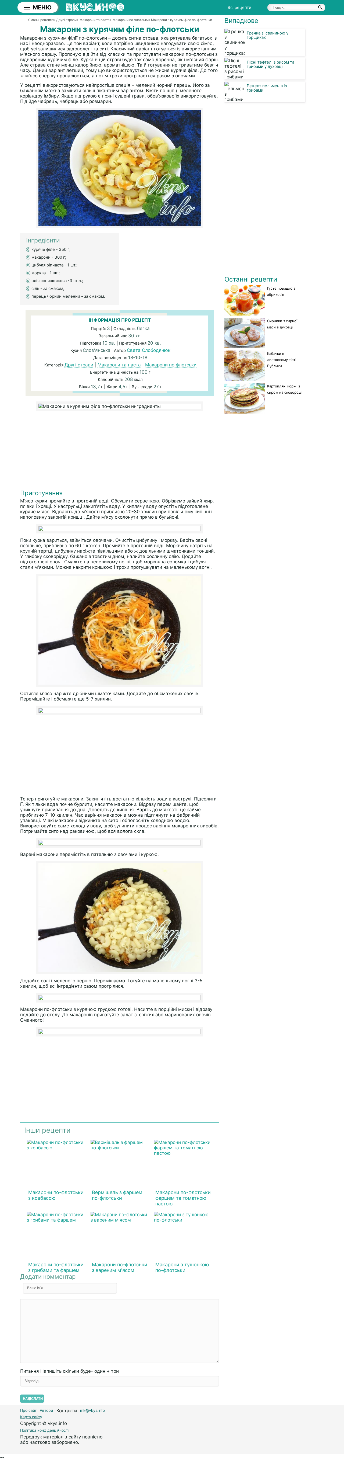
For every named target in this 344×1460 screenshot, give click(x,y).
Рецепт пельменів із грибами (267, 88)
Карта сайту (31, 1416)
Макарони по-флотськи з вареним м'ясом (119, 1267)
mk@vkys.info (92, 1410)
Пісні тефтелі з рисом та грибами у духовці (270, 64)
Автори (46, 1410)
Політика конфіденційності (44, 1430)
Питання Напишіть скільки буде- (69, 1371)
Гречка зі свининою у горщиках (267, 35)
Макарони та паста (119, 364)
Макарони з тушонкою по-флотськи (182, 1267)
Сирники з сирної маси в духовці (282, 324)
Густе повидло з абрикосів (281, 291)
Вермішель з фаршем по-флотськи (117, 1195)
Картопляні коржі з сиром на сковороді (284, 389)
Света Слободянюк (148, 350)
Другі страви (78, 364)
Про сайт (28, 1410)
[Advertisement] (119, 451)
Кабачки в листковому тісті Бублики (281, 359)
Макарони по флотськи (170, 364)
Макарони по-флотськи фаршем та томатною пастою (183, 1197)
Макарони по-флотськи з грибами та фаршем (56, 1267)
